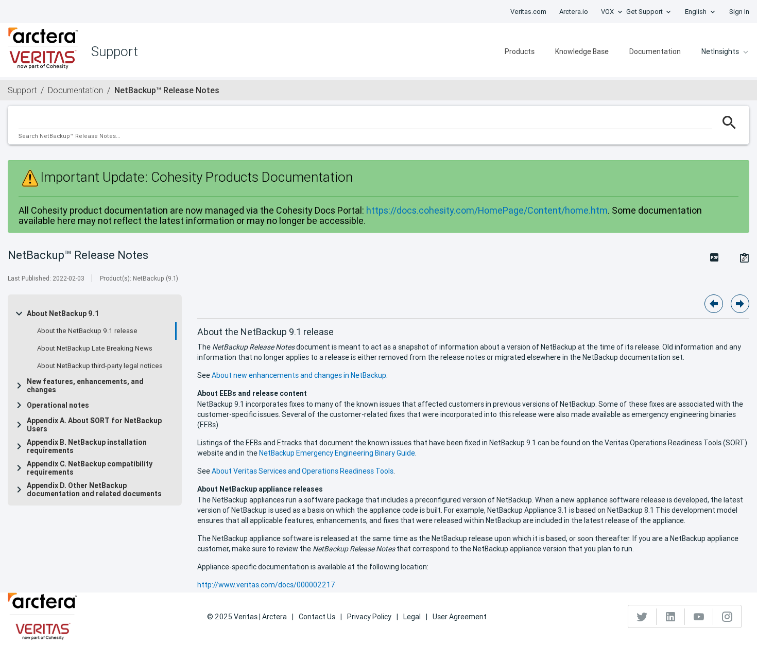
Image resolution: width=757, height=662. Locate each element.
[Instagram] (727, 616)
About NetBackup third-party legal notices (100, 366)
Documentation (655, 51)
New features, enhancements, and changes (85, 385)
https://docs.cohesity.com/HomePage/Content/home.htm (487, 210)
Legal (412, 616)
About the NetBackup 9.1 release (87, 331)
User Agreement (460, 616)
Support (22, 90)
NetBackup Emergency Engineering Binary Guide (337, 453)
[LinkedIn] (671, 616)
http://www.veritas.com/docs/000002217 (266, 584)
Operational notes (58, 405)
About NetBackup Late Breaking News (94, 348)
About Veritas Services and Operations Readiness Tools (302, 471)
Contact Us (317, 616)
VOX (607, 11)
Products (520, 51)
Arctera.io (573, 11)
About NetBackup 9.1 (63, 313)
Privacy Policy (369, 616)
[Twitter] (642, 616)
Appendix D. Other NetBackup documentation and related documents (94, 489)
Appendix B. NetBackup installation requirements (87, 446)
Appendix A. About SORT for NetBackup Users (94, 424)
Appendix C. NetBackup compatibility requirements (89, 468)
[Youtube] (699, 616)
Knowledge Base (582, 51)
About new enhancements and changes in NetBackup (299, 375)
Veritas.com (528, 11)
